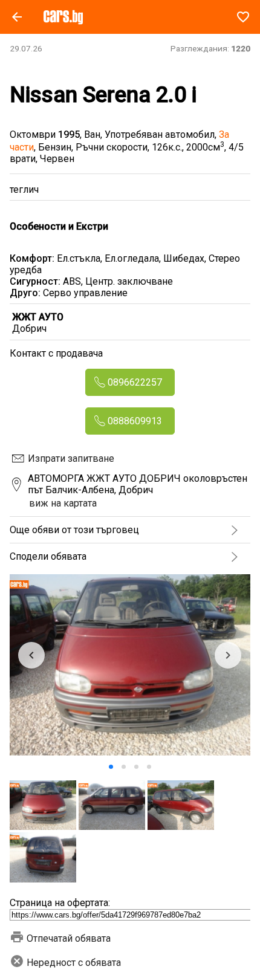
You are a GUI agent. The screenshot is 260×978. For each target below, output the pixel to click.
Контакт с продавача (56, 353)
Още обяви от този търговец (74, 530)
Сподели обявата (48, 556)
